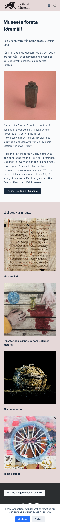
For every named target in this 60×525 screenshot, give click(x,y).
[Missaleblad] (30, 244)
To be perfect (12, 473)
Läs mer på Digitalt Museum (22, 191)
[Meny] (49, 5)
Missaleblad (11, 276)
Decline (38, 519)
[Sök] (54, 5)
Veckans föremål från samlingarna (23, 40)
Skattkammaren (13, 409)
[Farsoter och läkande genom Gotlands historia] (30, 309)
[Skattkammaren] (30, 377)
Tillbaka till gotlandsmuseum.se (24, 492)
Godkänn (22, 519)
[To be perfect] (30, 442)
